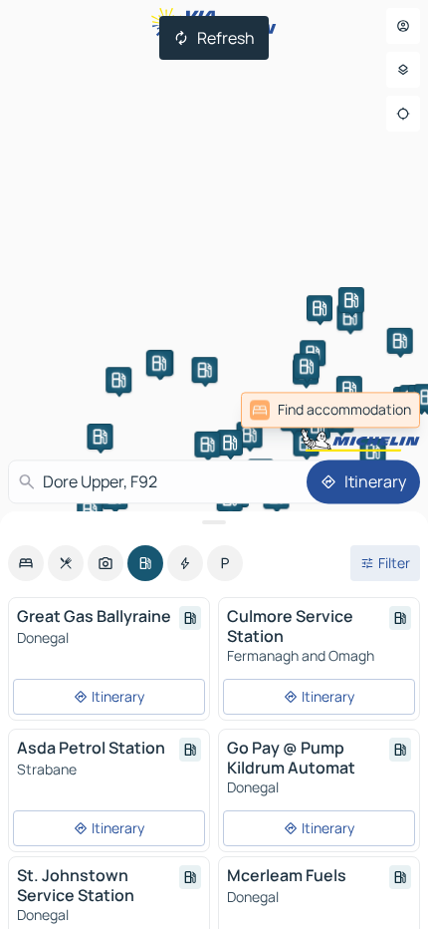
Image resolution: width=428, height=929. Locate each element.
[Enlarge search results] (214, 522)
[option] (26, 563)
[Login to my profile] (403, 26)
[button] (250, 435)
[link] (376, 410)
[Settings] (403, 70)
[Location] (403, 114)
